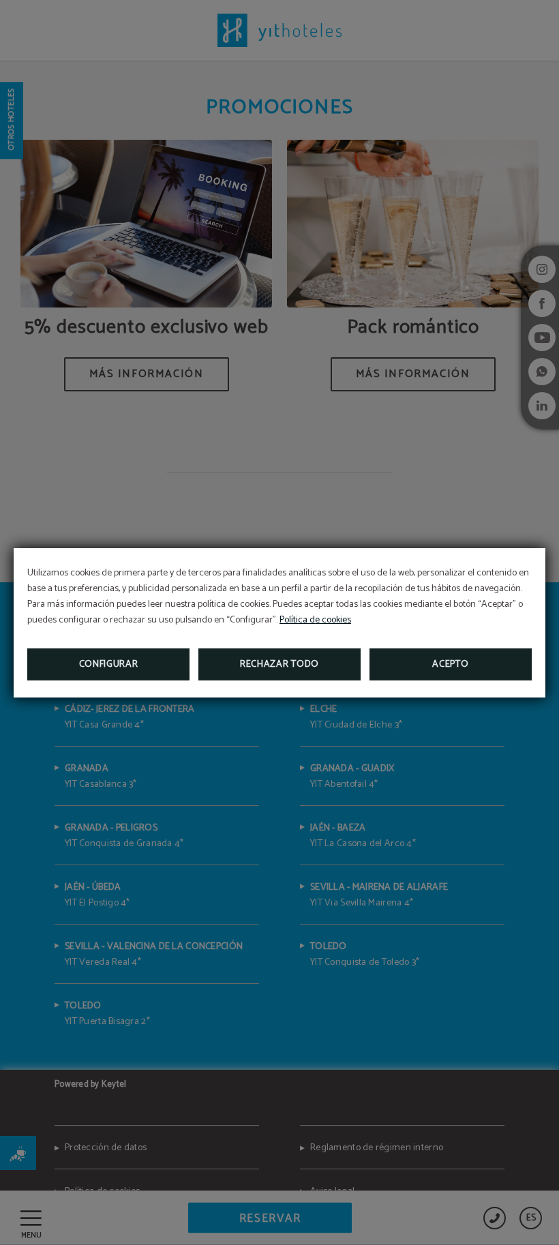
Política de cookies (315, 620)
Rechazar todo (279, 664)
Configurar (108, 664)
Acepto (450, 664)
